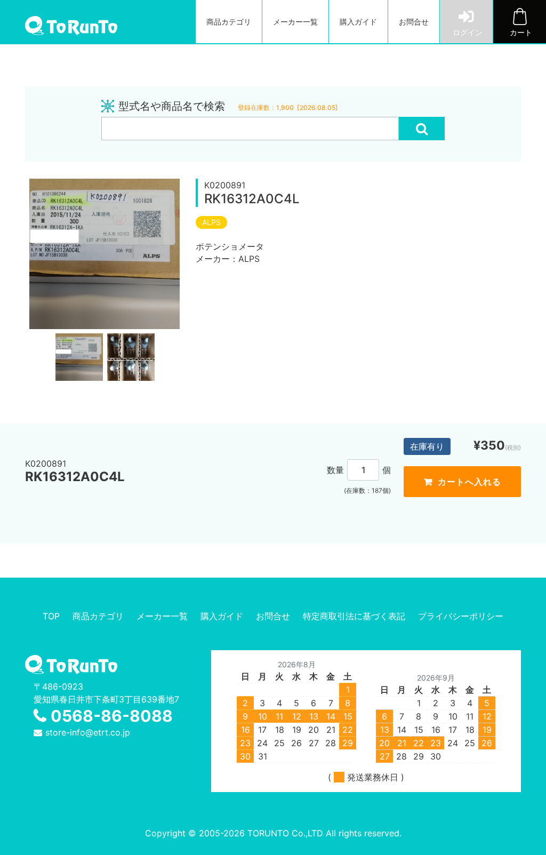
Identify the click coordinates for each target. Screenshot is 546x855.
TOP (51, 616)
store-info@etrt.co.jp (87, 732)
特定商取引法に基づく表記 (354, 616)
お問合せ (414, 21)
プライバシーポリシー (460, 616)
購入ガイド (358, 21)
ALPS (211, 222)
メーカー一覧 (295, 21)
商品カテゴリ (228, 21)
